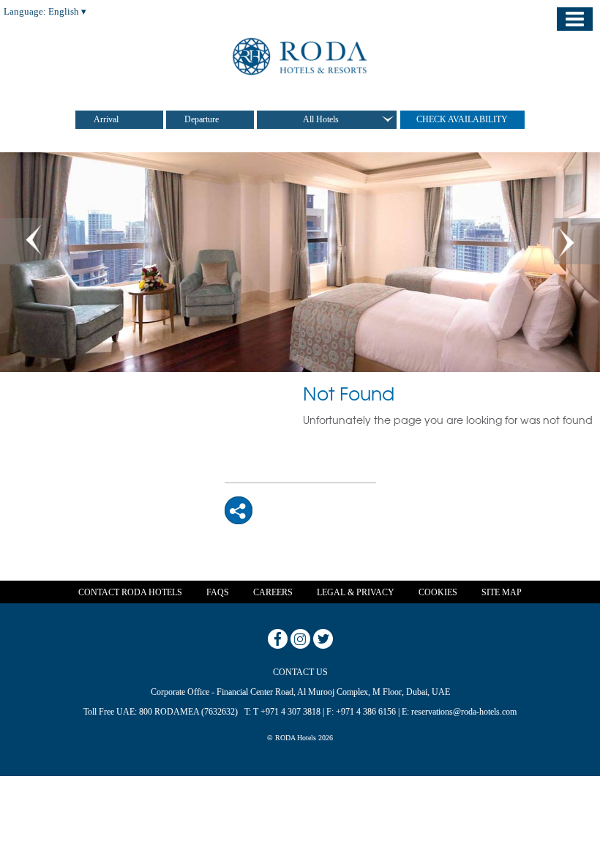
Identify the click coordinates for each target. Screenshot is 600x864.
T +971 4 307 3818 (286, 712)
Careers (273, 592)
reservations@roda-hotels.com (464, 712)
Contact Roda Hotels (130, 592)
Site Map (501, 592)
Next (577, 241)
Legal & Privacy (355, 592)
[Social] (238, 510)
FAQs (217, 592)
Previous (23, 241)
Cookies (438, 592)
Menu (575, 19)
